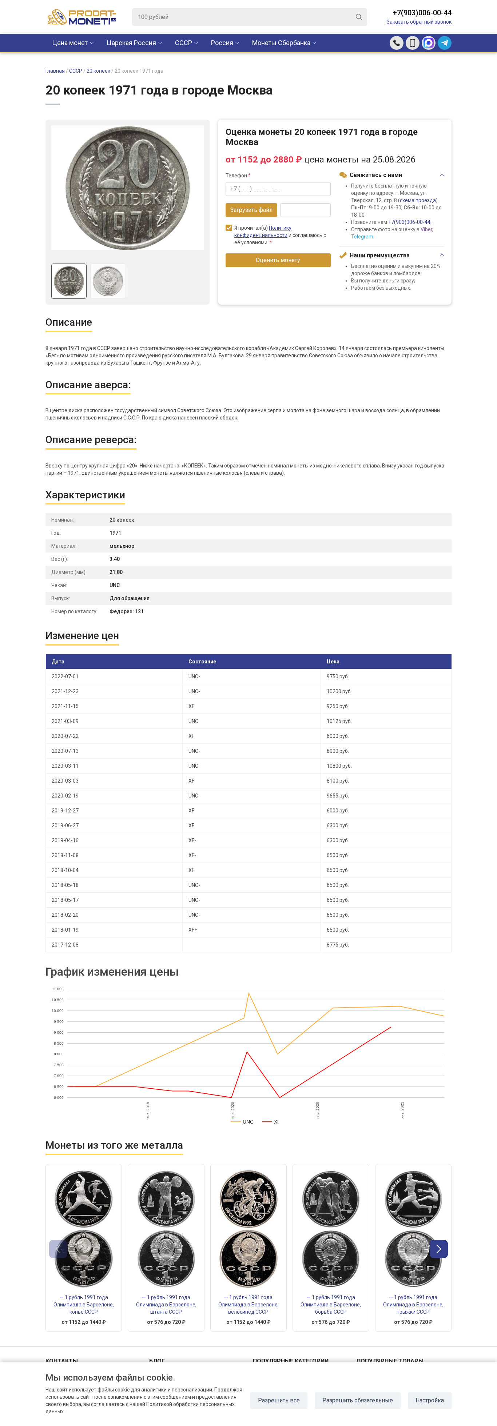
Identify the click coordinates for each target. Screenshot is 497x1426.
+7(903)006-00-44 (422, 12)
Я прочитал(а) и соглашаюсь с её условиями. (280, 235)
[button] (439, 1249)
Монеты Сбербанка (281, 43)
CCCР (183, 43)
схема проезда (418, 200)
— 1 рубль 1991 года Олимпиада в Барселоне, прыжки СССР (413, 1304)
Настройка (430, 1400)
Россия (222, 43)
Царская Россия (131, 43)
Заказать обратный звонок (419, 22)
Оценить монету (278, 260)
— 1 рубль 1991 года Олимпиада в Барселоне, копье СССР (83, 1304)
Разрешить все (279, 1400)
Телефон (238, 175)
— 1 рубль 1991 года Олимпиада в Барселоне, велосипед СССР (248, 1304)
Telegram (362, 237)
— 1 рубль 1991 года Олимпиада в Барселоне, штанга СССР (166, 1304)
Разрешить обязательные (357, 1400)
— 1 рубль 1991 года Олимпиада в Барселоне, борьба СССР (331, 1304)
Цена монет (70, 43)
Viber (426, 229)
